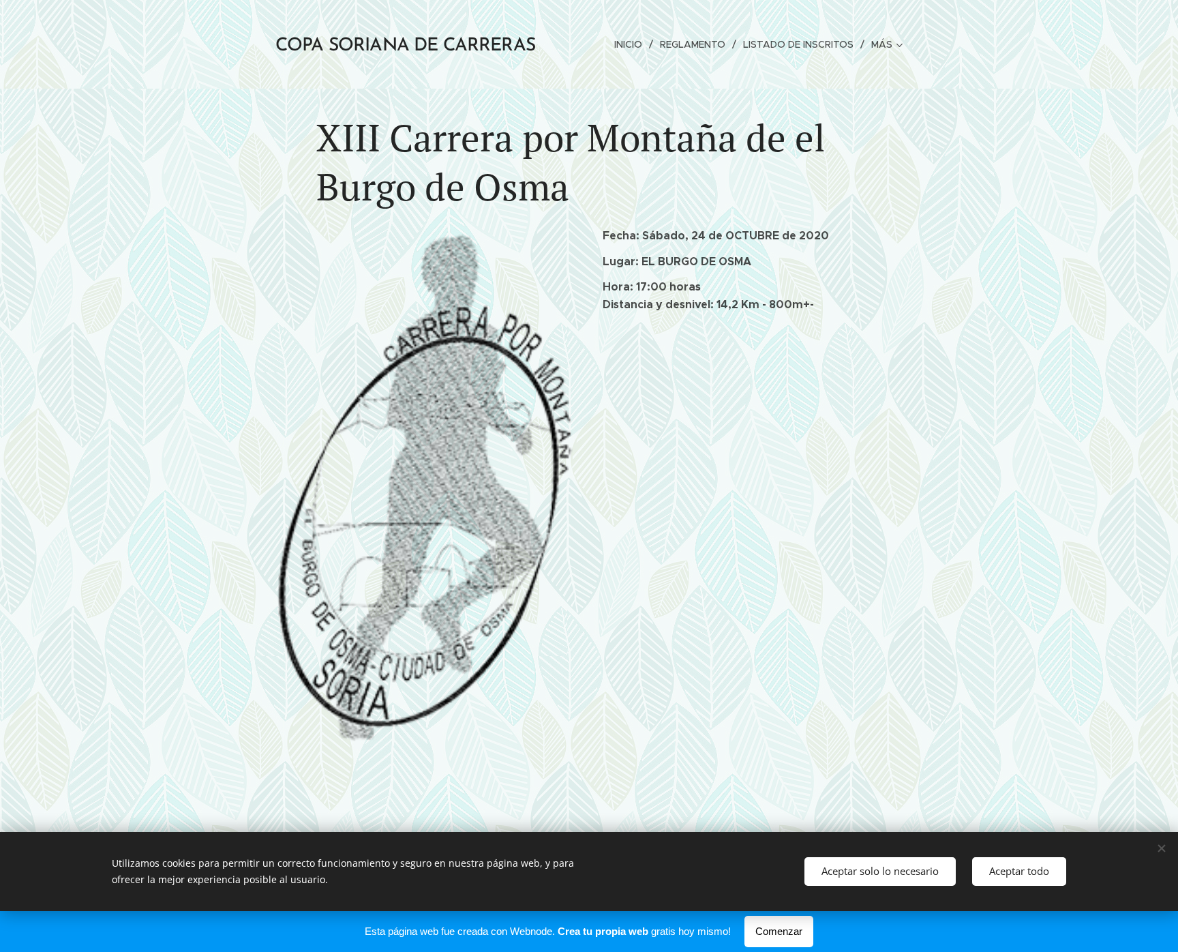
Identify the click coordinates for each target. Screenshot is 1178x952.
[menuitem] (632, 44)
